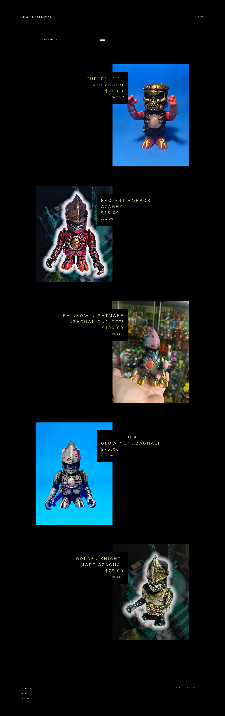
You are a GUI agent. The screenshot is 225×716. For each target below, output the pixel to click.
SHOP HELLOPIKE (36, 17)
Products (27, 688)
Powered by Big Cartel (189, 688)
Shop (201, 17)
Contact (26, 698)
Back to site (28, 693)
